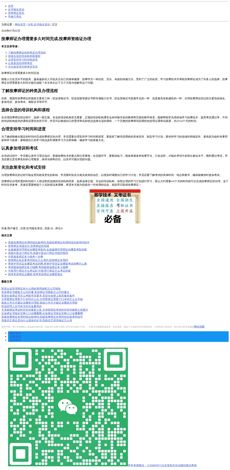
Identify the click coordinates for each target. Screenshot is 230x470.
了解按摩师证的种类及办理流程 (27, 52)
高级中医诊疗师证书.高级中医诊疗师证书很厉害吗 (38, 253)
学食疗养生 (15, 16)
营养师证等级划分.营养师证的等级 (28, 246)
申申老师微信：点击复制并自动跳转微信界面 (162, 465)
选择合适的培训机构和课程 (24, 56)
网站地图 (199, 326)
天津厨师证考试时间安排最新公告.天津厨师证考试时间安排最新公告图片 (44, 309)
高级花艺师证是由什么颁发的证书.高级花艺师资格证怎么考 (36, 320)
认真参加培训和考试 (20, 63)
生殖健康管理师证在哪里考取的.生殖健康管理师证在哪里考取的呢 (47, 249)
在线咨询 (14, 336)
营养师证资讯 (16, 13)
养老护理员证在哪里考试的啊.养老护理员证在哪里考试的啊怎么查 (47, 263)
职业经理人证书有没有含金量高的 (21, 306)
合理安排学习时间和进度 (23, 59)
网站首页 (20, 24)
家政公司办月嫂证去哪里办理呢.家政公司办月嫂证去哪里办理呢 (39, 302)
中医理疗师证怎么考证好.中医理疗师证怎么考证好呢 (39, 270)
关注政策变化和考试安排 (23, 66)
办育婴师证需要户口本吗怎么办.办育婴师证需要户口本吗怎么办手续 (42, 299)
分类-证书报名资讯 (39, 24)
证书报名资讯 (16, 9)
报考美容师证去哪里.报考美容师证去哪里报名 (35, 274)
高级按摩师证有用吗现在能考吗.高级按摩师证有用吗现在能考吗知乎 (49, 242)
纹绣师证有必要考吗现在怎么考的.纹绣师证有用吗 (38, 260)
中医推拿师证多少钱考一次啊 (25, 256)
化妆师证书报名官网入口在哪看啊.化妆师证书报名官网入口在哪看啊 (42, 313)
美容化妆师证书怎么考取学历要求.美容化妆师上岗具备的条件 (38, 295)
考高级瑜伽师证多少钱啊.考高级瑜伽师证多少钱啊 (38, 267)
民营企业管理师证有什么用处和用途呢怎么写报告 (31, 288)
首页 (10, 6)
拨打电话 (14, 332)
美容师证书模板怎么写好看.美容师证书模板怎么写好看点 (35, 292)
